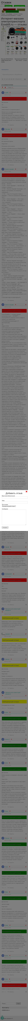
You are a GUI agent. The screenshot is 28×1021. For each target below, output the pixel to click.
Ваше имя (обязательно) (8, 496)
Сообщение (5, 509)
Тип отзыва (5, 504)
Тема (3, 500)
